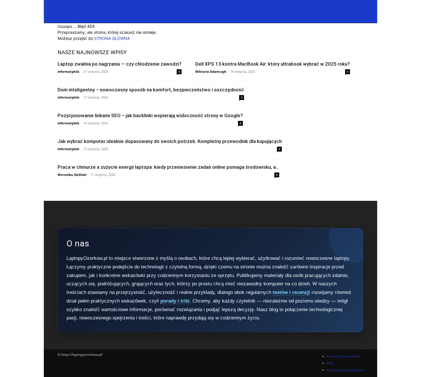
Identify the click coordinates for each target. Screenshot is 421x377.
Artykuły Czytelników (343, 356)
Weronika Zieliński (72, 174)
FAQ (330, 363)
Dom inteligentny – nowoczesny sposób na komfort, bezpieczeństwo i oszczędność (151, 90)
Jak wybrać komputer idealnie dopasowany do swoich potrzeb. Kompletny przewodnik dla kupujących (170, 141)
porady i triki (175, 301)
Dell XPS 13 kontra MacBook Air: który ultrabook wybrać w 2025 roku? (272, 64)
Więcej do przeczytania (345, 370)
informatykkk (68, 71)
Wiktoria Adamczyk (210, 71)
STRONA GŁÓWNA (112, 38)
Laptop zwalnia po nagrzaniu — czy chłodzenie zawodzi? (120, 64)
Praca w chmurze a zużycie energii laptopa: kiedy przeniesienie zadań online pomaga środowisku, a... (168, 167)
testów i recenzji (291, 292)
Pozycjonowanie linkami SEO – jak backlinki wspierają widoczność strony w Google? (150, 115)
